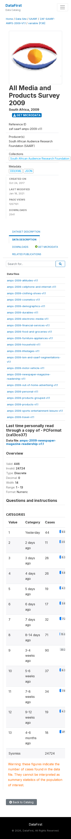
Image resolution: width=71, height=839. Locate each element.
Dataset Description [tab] (26, 231)
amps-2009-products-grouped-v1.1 (28, 397)
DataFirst (14, 5)
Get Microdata (28, 115)
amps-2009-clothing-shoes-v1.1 (26, 293)
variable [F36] (36, 23)
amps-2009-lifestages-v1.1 (23, 351)
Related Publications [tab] (26, 254)
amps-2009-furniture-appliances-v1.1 (30, 338)
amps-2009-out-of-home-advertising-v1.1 (32, 385)
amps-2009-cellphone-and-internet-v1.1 (31, 286)
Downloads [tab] (20, 246)
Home (9, 18)
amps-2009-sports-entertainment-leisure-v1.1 (35, 410)
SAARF (33, 18)
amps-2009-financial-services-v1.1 (28, 325)
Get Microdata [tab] (47, 246)
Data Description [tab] (24, 239)
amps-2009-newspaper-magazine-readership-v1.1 (31, 442)
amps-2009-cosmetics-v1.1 (23, 299)
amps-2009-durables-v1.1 (22, 312)
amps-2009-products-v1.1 (22, 404)
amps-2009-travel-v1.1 (20, 417)
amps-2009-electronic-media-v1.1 (27, 318)
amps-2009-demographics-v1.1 (26, 306)
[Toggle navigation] (62, 7)
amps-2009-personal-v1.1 (22, 391)
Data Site (21, 18)
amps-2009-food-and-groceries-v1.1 (29, 331)
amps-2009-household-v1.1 (23, 344)
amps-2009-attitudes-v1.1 (22, 280)
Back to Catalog (23, 802)
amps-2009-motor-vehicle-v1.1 (25, 368)
